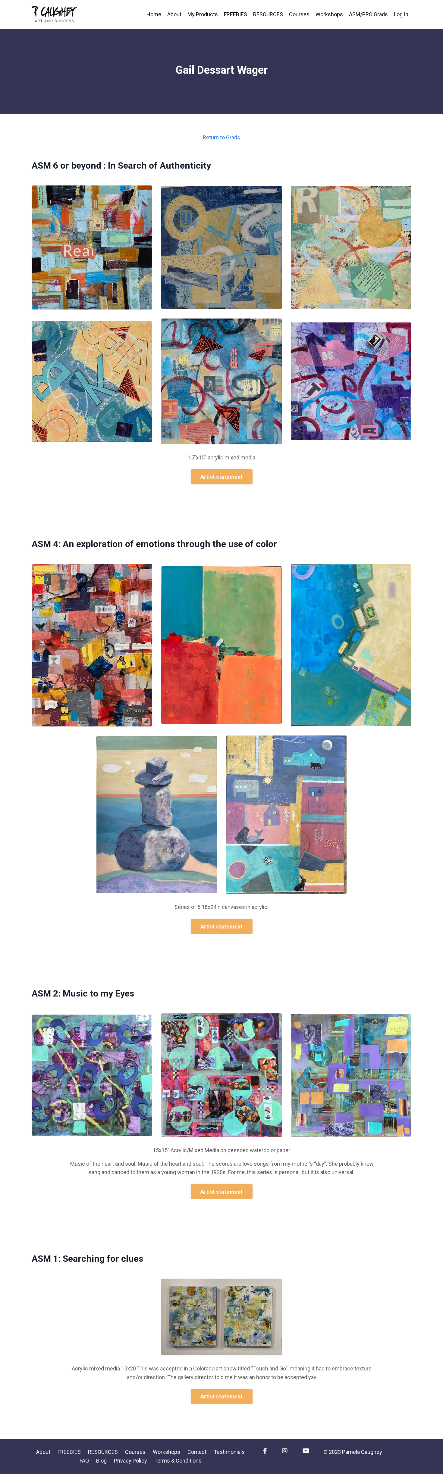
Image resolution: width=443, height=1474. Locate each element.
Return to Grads (221, 137)
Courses (299, 14)
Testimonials (229, 1452)
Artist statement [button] (221, 477)
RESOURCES (268, 14)
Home (153, 14)
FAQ (84, 1460)
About (174, 14)
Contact (196, 1452)
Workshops (329, 14)
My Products (202, 14)
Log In (401, 14)
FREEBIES (235, 14)
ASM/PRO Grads (368, 14)
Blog (101, 1460)
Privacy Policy (130, 1460)
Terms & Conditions (178, 1460)
